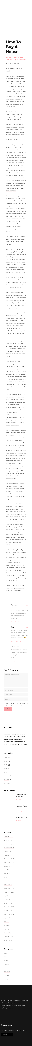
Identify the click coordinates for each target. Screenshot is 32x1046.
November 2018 (9, 907)
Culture (6, 761)
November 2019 (9, 888)
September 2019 (9, 892)
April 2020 (7, 877)
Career (6, 757)
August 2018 (7, 918)
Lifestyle (6, 772)
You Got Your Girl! (21, 817)
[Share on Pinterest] (14, 594)
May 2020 (7, 873)
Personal (11, 60)
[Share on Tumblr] (12, 594)
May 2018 (7, 929)
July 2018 (6, 921)
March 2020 (7, 881)
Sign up (5, 1034)
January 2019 (8, 903)
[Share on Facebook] (6, 594)
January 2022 (8, 840)
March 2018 (7, 933)
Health (6, 765)
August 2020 (8, 866)
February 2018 (8, 936)
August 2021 (7, 851)
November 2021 (9, 847)
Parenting (7, 776)
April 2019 (7, 899)
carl (12, 627)
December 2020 (9, 859)
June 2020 (7, 870)
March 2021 (7, 855)
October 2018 (8, 910)
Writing (6, 783)
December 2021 (9, 844)
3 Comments (21, 60)
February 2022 (8, 836)
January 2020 (8, 884)
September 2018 (9, 914)
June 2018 (7, 925)
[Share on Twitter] (8, 594)
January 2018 (8, 940)
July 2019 (6, 896)
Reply (27, 605)
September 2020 (9, 862)
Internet (6, 768)
